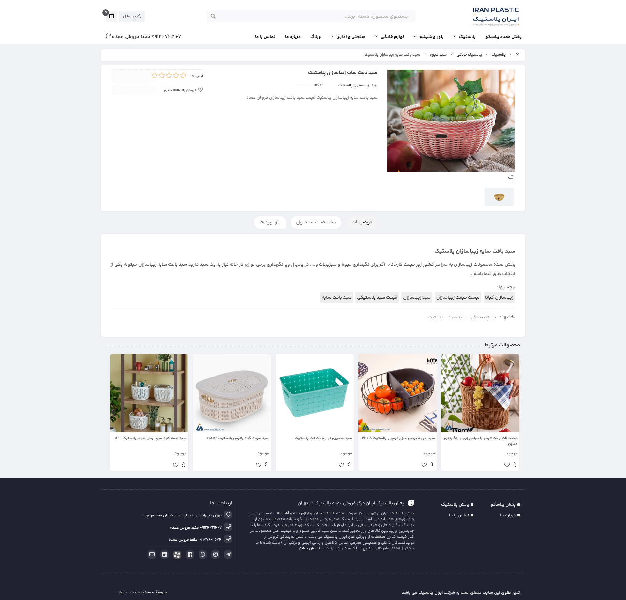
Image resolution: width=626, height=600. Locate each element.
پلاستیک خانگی (469, 55)
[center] (213, 17)
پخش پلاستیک (455, 504)
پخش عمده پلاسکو (503, 37)
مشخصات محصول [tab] (316, 222)
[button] (512, 413)
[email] (150, 554)
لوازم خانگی (392, 37)
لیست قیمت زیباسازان (458, 297)
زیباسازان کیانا (499, 297)
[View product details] (515, 465)
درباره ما (293, 37)
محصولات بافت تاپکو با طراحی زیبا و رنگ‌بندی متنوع (481, 441)
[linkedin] (163, 554)
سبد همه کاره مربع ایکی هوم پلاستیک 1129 (150, 438)
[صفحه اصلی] (517, 55)
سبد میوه (438, 55)
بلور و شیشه (431, 37)
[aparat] (176, 555)
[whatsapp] (201, 554)
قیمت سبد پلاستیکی (377, 297)
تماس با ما (265, 37)
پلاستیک (467, 37)
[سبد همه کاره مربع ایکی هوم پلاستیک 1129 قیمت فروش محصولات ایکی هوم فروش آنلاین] (149, 393)
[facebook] (189, 554)
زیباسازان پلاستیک (353, 85)
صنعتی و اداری (350, 37)
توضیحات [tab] (361, 222)
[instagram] (214, 554)
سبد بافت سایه (336, 297)
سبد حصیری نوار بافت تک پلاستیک (323, 438)
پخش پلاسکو (503, 504)
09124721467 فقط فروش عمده (146, 37)
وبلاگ (315, 37)
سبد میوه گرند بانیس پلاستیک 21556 (238, 438)
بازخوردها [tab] (270, 222)
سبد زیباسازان (417, 297)
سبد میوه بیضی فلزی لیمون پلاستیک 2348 (398, 438)
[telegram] (227, 554)
